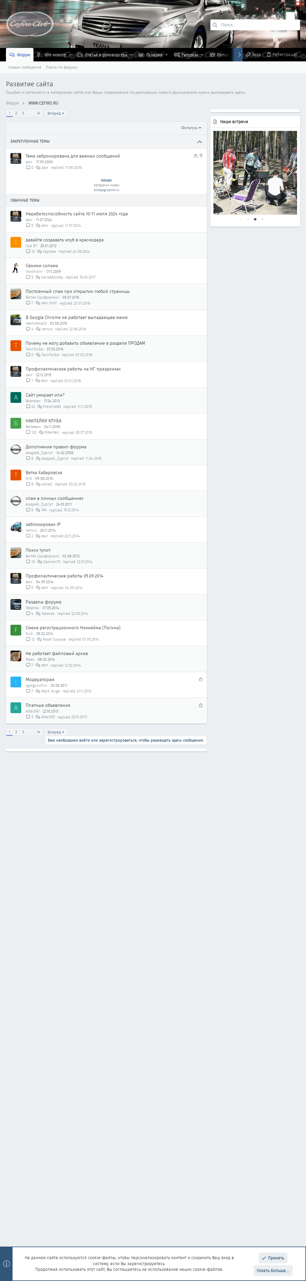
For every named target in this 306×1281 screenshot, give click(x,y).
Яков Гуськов (54, 639)
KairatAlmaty (52, 277)
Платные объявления (48, 705)
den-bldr (49, 303)
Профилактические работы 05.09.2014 (64, 576)
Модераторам (40, 679)
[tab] (241, 219)
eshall (47, 484)
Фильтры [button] (189, 128)
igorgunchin (36, 685)
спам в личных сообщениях (54, 498)
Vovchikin (34, 271)
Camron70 (51, 562)
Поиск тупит (38, 550)
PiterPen (52, 432)
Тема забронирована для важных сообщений (73, 156)
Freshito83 (52, 406)
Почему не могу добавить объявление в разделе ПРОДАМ (85, 343)
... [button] (30, 113)
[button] (70, 55)
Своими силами (42, 265)
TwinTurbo (34, 349)
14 (38, 113)
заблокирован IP (43, 524)
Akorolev (33, 401)
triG (29, 478)
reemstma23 (36, 323)
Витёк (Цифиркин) (42, 297)
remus (47, 329)
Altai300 (32, 711)
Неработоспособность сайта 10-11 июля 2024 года (77, 214)
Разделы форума (43, 602)
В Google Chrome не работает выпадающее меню (77, 317)
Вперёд (54, 113)
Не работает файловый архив (57, 653)
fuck (29, 633)
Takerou (32, 608)
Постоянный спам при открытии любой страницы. (78, 291)
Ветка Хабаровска (44, 472)
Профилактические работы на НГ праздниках (73, 369)
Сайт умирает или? (45, 395)
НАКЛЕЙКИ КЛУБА (43, 421)
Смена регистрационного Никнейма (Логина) (73, 627)
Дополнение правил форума (56, 447)
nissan (114, 185)
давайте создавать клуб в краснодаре (65, 240)
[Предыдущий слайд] (221, 173)
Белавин (33, 426)
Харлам (49, 251)
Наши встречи (234, 122)
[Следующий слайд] (289, 173)
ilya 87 (31, 246)
